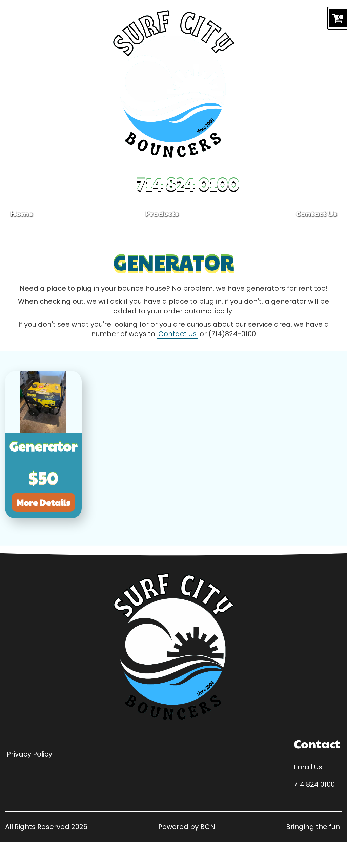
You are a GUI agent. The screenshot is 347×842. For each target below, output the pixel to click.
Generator (43, 445)
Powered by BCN (186, 826)
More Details (43, 502)
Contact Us (316, 213)
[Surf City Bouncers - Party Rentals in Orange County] (173, 84)
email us (308, 767)
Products (162, 213)
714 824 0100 (188, 183)
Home (21, 213)
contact (317, 743)
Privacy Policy (29, 754)
